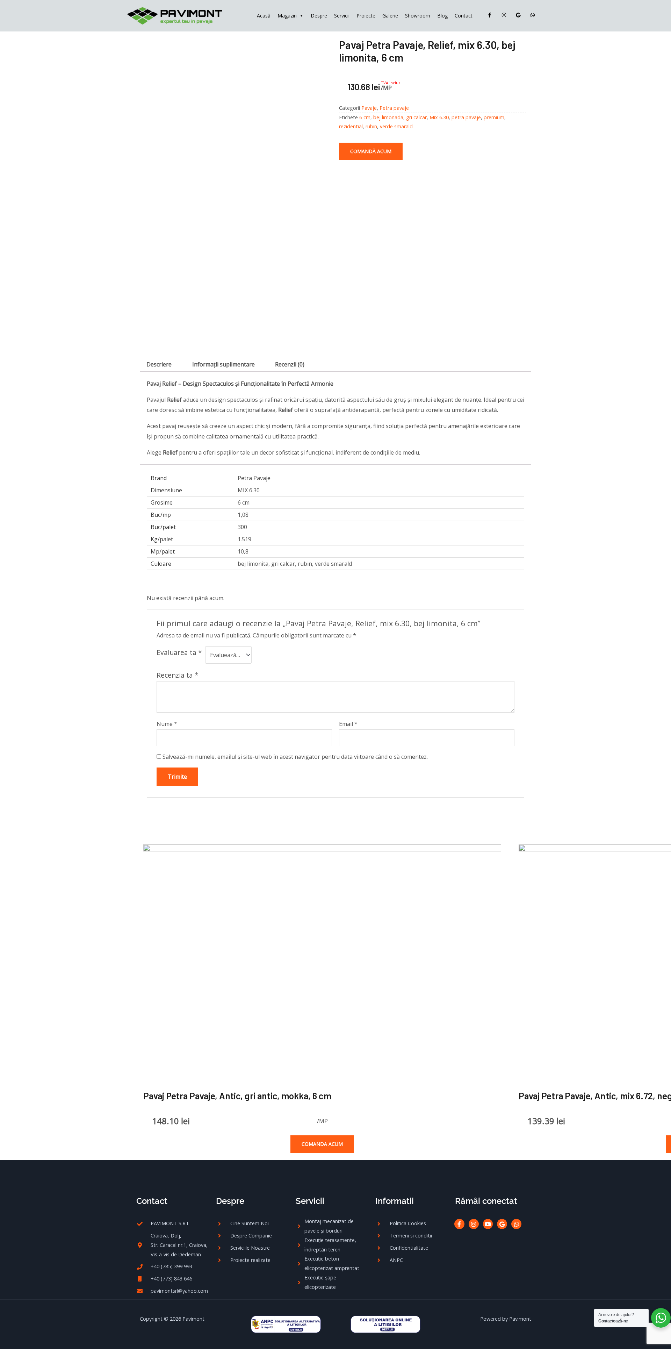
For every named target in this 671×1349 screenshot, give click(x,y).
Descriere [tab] (159, 364)
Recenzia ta (178, 675)
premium (494, 117)
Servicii (341, 15)
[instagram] (505, 15)
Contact (463, 15)
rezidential (351, 126)
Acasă (263, 15)
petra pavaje (466, 117)
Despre (319, 15)
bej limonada (388, 117)
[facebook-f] (491, 15)
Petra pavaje (394, 108)
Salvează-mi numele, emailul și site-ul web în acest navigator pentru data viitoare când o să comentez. (295, 757)
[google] (519, 15)
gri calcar (416, 117)
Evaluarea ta (179, 652)
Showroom (417, 15)
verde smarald (396, 126)
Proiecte (365, 15)
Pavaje (369, 108)
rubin (371, 126)
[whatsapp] (534, 15)
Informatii (394, 1201)
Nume (167, 724)
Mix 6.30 (439, 117)
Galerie (390, 15)
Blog (442, 15)
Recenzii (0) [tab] (289, 364)
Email (348, 724)
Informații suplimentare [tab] (223, 364)
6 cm (364, 117)
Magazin (287, 15)
